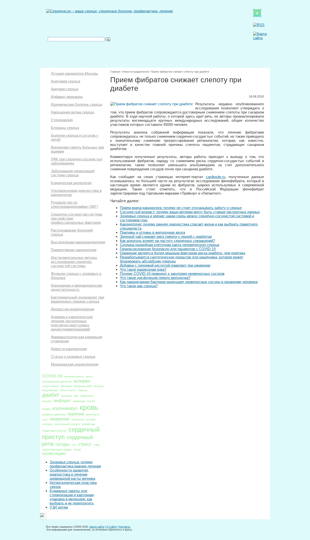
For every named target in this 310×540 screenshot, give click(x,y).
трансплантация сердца (56, 449)
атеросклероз (50, 386)
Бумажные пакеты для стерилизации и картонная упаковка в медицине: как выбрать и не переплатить (72, 497)
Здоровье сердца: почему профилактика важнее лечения (75, 464)
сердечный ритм (67, 440)
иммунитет (87, 395)
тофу (96, 444)
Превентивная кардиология (73, 250)
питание (91, 419)
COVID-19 (52, 376)
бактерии (66, 386)
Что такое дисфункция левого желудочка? (155, 278)
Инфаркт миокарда (67, 97)
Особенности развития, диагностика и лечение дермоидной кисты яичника (72, 474)
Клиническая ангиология (71, 183)
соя (74, 444)
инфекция (79, 401)
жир (76, 395)
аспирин (82, 381)
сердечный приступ (71, 433)
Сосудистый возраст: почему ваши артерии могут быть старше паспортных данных (190, 212)
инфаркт (62, 400)
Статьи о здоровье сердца (73, 356)
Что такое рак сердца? (139, 286)
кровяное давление (54, 414)
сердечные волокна (54, 430)
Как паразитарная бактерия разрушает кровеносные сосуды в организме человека (188, 282)
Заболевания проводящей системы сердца (72, 173)
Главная (115, 71)
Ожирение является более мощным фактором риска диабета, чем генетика (182, 253)
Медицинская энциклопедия (74, 364)
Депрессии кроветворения (72, 309)
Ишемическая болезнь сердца (76, 104)
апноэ (89, 376)
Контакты (124, 526)
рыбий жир (88, 424)
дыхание (66, 395)
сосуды (62, 444)
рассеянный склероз (67, 424)
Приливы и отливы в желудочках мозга (152, 232)
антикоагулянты (74, 376)
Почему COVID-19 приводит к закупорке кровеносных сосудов (172, 273)
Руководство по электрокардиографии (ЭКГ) (74, 204)
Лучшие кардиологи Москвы (74, 73)
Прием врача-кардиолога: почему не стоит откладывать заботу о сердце (181, 208)
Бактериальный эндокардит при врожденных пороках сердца (77, 299)
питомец (47, 424)
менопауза (92, 414)
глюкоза (82, 390)
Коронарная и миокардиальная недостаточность (76, 287)
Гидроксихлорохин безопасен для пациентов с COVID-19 (168, 249)
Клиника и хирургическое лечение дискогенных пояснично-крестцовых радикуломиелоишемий (72, 323)
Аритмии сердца (64, 89)
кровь (89, 407)
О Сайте (111, 526)
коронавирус (65, 408)
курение (76, 414)
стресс (85, 444)
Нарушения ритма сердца (72, 112)
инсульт (47, 401)
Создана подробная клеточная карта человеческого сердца (169, 245)
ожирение (60, 419)
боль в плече (68, 390)
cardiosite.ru (215, 177)
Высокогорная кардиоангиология (78, 242)
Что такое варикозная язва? (143, 269)
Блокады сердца (65, 128)
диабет (50, 395)
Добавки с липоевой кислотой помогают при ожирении (165, 265)
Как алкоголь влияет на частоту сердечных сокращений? (167, 241)
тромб (77, 449)
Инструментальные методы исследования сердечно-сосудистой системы (74, 261)
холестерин (54, 453)
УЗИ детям (59, 507)
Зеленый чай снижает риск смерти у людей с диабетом (166, 236)
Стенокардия (62, 120)
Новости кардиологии (69, 349)
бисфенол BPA (83, 386)
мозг (45, 419)
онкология (77, 419)
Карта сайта (96, 526)
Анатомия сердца (65, 81)
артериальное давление (57, 381)
